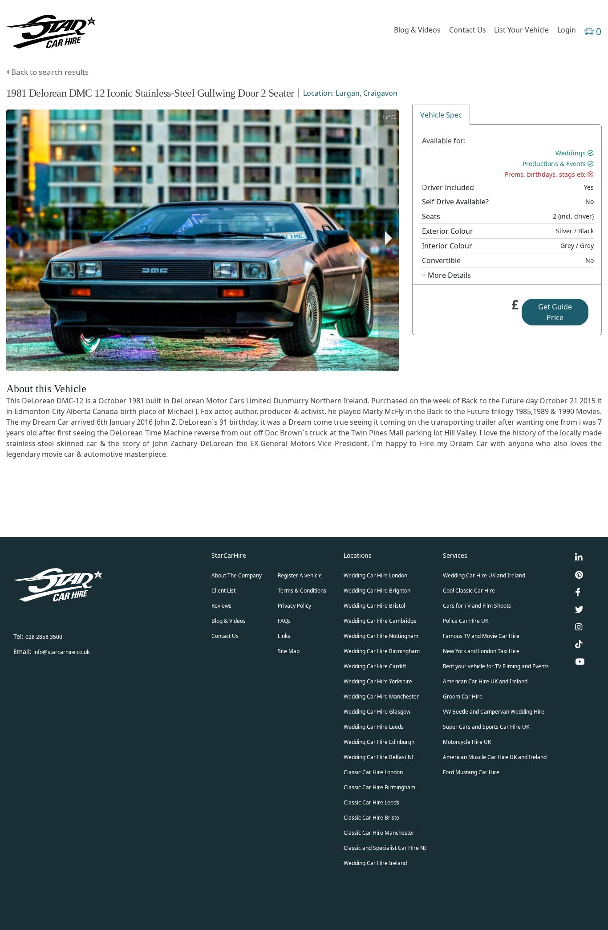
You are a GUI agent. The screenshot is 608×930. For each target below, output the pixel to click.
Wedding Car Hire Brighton (377, 590)
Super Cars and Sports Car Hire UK (486, 727)
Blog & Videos (417, 30)
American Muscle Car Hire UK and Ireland (495, 757)
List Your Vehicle (521, 30)
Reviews (221, 605)
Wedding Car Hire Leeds (374, 727)
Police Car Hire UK (465, 621)
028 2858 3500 (43, 637)
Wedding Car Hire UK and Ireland (484, 575)
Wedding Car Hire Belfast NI (378, 757)
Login (566, 30)
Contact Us (467, 30)
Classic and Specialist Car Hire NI (385, 848)
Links (284, 636)
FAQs (284, 621)
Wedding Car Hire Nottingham (381, 636)
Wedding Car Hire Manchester (381, 696)
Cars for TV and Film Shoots (477, 605)
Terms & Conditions (302, 590)
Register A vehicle (300, 575)
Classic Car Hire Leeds (371, 802)
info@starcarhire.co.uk (61, 652)
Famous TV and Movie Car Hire (481, 636)
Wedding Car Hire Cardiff (375, 666)
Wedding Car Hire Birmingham (382, 651)
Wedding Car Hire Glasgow (377, 711)
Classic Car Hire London (373, 772)
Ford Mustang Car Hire (471, 772)
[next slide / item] (388, 240)
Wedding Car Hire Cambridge (380, 621)
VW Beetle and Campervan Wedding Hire (493, 711)
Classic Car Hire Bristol (372, 817)
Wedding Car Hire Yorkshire (378, 681)
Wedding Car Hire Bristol (374, 605)
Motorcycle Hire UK (467, 742)
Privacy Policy (294, 605)
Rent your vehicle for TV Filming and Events (496, 666)
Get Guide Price (555, 312)
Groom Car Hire (462, 696)
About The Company (236, 575)
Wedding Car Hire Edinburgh (379, 742)
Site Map (289, 651)
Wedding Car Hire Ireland (375, 863)
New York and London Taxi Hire (481, 651)
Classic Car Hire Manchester (379, 833)
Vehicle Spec (441, 115)
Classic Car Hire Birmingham (379, 787)
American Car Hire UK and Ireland (485, 681)
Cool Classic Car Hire (469, 590)
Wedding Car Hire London (375, 575)
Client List (223, 590)
